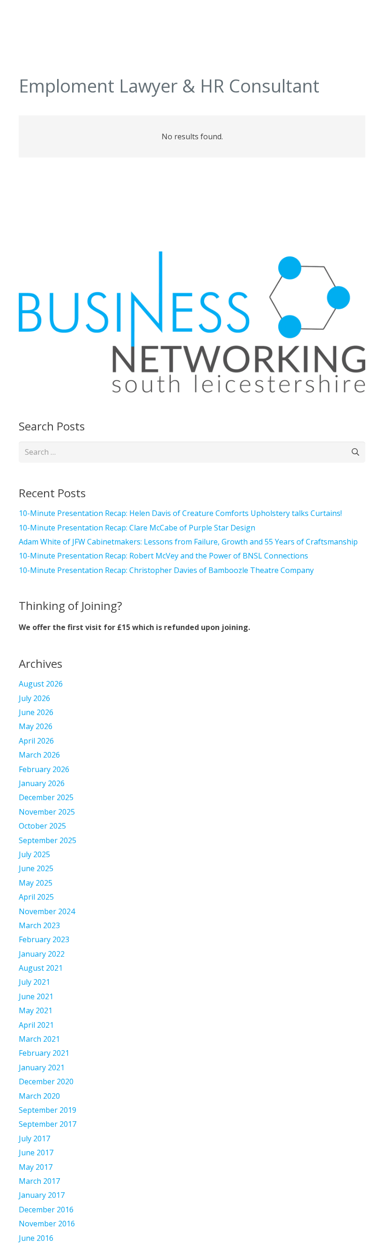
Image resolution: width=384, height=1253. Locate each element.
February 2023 (44, 939)
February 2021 (44, 1053)
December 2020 (46, 1081)
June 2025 (36, 868)
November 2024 (47, 911)
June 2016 (36, 1238)
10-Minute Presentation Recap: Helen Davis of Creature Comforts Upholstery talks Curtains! (180, 513)
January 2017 (42, 1195)
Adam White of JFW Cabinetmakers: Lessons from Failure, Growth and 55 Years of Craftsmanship (188, 542)
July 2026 (34, 698)
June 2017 (36, 1152)
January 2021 (42, 1067)
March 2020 (39, 1096)
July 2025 (34, 854)
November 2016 (47, 1223)
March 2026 (39, 755)
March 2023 (39, 925)
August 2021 (41, 968)
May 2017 (35, 1167)
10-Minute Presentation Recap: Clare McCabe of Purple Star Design (137, 528)
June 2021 (36, 996)
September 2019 (47, 1110)
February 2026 (44, 769)
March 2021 (39, 1039)
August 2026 (41, 684)
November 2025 (47, 812)
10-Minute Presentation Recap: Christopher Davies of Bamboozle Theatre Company (166, 570)
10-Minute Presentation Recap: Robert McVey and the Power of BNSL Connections (163, 556)
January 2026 (42, 783)
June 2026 (36, 712)
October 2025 (42, 826)
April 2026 (36, 741)
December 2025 (46, 797)
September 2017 (47, 1124)
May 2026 (35, 726)
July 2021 (34, 982)
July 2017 (34, 1138)
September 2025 (47, 840)
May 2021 (35, 1010)
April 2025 (36, 897)
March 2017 (39, 1181)
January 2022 (42, 954)
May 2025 (35, 883)
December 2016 (46, 1209)
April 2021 (36, 1025)
